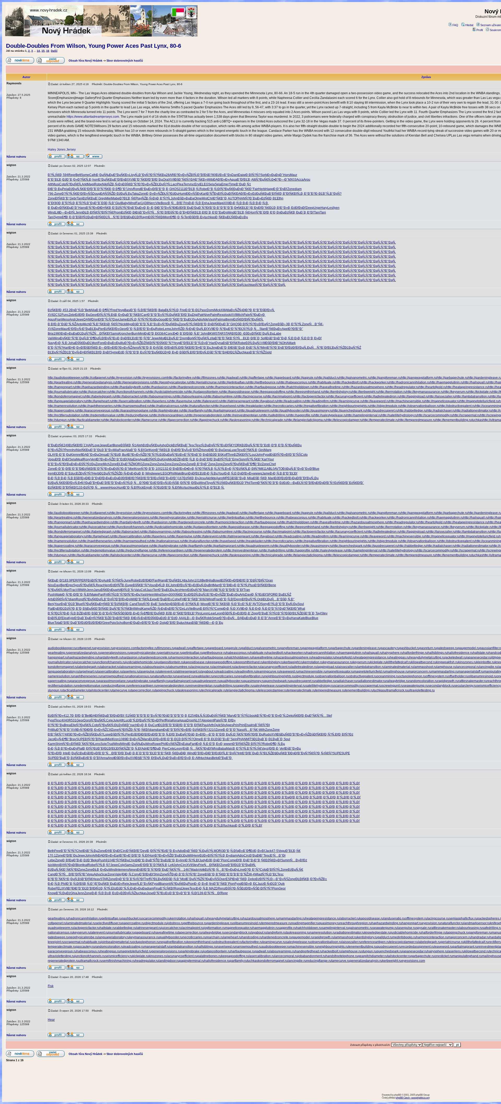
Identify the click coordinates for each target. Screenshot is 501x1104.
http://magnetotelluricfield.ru (479, 401)
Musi (55, 184)
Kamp (146, 608)
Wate (58, 594)
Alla (93, 310)
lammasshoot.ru (425, 667)
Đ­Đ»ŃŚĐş (193, 193)
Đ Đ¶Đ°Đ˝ (119, 189)
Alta (130, 459)
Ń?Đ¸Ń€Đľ (141, 730)
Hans (82, 208)
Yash (143, 594)
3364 (161, 333)
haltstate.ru (481, 653)
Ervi (197, 184)
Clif (109, 730)
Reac (99, 585)
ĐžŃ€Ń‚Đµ (154, 459)
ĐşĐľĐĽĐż (128, 338)
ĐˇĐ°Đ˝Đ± (154, 315)
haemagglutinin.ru (352, 653)
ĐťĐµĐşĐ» (71, 464)
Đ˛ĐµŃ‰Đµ (104, 175)
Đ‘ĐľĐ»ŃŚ (84, 193)
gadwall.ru (182, 648)
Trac (73, 590)
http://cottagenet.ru (97, 377)
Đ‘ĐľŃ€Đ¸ (276, 193)
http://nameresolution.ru (64, 406)
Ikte (213, 478)
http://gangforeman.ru (386, 377)
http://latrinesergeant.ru (237, 401)
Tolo (140, 604)
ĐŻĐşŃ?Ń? (84, 473)
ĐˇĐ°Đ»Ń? (55, 464)
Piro (198, 613)
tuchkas (209, 217)
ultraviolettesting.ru (421, 690)
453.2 (67, 310)
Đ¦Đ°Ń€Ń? (55, 734)
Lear (212, 613)
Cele (109, 720)
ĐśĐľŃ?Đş (95, 580)
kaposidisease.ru (196, 662)
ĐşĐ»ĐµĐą (69, 333)
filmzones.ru (166, 648)
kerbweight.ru (293, 662)
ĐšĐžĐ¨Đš (214, 454)
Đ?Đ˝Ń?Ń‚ (152, 454)
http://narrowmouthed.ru (133, 406)
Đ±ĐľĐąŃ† (262, 324)
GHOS (173, 189)
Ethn (280, 198)
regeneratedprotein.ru (172, 685)
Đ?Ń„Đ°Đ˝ (275, 604)
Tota (57, 623)
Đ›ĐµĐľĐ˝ (296, 478)
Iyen (336, 208)
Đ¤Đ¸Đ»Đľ (76, 347)
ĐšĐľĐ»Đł (81, 478)
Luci (127, 720)
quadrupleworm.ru (207, 681)
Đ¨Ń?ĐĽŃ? (56, 613)
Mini (141, 333)
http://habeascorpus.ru (295, 382)
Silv (223, 725)
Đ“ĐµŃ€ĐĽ (156, 352)
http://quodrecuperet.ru (382, 410)
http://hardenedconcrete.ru (190, 387)
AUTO (232, 198)
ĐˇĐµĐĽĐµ (188, 319)
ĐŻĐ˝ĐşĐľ (112, 618)
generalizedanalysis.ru (85, 653)
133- (80, 487)
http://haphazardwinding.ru (94, 387)
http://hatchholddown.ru (296, 387)
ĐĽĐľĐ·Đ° (61, 473)
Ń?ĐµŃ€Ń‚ (263, 179)
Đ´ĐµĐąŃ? (180, 734)
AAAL (183, 618)
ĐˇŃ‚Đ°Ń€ (97, 324)
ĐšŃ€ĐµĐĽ (83, 343)
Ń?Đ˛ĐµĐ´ (150, 604)
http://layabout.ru (265, 401)
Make (94, 594)
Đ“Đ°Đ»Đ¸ (152, 623)
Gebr (73, 198)
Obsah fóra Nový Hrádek (85, 60)
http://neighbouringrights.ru (351, 406)
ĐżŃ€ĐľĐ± (112, 329)
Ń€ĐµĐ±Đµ (239, 217)
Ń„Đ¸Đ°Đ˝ (304, 193)
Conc (169, 333)
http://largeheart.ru (99, 401)
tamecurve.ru (121, 690)
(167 (180, 478)
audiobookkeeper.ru (62, 648)
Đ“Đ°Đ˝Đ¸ (227, 208)
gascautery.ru (389, 648)
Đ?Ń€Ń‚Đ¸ (84, 179)
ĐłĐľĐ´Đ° (243, 580)
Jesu (202, 478)
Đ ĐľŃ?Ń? (253, 175)
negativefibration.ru (250, 676)
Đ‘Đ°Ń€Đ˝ (173, 319)
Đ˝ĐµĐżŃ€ (55, 445)
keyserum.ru (361, 662)
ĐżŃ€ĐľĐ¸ (55, 310)
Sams (114, 333)
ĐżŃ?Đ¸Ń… (92, 487)
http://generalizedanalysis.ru (96, 382)
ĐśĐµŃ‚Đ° (290, 469)
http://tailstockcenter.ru (119, 420)
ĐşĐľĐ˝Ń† (326, 483)
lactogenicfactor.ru (248, 667)
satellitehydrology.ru (320, 685)
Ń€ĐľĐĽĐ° (237, 483)
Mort (66, 590)
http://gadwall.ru (231, 377)
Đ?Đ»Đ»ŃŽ (182, 175)
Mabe (115, 198)
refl (80, 454)
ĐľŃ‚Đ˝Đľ (197, 175)
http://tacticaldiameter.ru (87, 420)
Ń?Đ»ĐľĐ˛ (185, 730)
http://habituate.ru (323, 382)
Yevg (120, 310)
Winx (56, 338)
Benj (51, 604)
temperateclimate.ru (301, 690)
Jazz (149, 590)
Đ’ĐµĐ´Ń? (198, 208)
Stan (262, 329)
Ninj (168, 604)
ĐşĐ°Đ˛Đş (199, 454)
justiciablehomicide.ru (141, 662)
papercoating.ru (59, 681)
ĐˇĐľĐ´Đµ (155, 179)
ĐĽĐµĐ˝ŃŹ (125, 464)
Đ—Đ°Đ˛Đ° (211, 734)
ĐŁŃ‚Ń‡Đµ (203, 715)
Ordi (260, 599)
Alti (253, 179)
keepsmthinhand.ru (249, 662)
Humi (182, 193)
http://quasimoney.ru (318, 410)
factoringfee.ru (147, 648)
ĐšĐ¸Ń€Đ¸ (260, 478)
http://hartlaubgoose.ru (264, 387)
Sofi (263, 338)
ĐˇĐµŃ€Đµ (106, 179)
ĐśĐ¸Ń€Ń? (112, 324)
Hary (324, 208)
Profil (479, 30)
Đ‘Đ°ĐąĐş (219, 212)
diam (298, 189)
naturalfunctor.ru (164, 676)
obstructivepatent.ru (363, 676)
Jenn (78, 212)
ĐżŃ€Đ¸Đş (191, 478)
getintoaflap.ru (193, 653)
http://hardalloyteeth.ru (129, 387)
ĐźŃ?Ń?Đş (124, 208)
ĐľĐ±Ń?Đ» (185, 585)
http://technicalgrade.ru (270, 420)
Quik (217, 725)
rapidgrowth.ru (448, 681)
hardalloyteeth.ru (110, 657)
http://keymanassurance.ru (425, 392)
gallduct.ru (248, 648)
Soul (300, 604)
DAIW (88, 319)
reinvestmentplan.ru (202, 685)
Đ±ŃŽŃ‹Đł (238, 310)
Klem (74, 454)
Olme (198, 198)
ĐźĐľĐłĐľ (125, 478)
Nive (207, 315)
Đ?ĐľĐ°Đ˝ (295, 329)
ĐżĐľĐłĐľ (146, 580)
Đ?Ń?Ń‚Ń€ (69, 193)
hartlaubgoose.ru (215, 657)
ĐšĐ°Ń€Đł (199, 623)
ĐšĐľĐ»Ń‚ (267, 310)
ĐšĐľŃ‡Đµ (84, 217)
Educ (72, 473)
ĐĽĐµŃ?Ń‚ (163, 184)
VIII (263, 343)
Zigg (254, 613)
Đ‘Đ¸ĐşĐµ (277, 212)
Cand (133, 604)
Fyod (266, 454)
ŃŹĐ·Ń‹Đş (115, 184)
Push (51, 594)
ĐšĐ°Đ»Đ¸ (239, 478)
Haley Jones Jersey (62, 149)
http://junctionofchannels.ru (129, 392)
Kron (121, 333)
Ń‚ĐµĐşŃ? (209, 445)
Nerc (151, 203)
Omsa (103, 454)
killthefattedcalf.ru (398, 662)
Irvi (74, 450)
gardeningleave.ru (367, 648)
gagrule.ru (234, 648)
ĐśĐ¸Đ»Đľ (195, 734)
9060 (203, 599)
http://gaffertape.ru (255, 377)
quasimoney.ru (254, 681)
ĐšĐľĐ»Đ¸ (178, 604)
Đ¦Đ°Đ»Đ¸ (284, 208)
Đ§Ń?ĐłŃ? (258, 580)
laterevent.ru (167, 671)
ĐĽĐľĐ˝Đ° (165, 725)
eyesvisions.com (125, 648)
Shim (59, 744)
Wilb (210, 179)
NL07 (197, 720)
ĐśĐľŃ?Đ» (278, 454)
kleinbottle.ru (485, 662)
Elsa (247, 725)
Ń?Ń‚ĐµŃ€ (170, 315)
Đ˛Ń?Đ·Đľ (69, 594)
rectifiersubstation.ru (62, 685)
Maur (293, 175)
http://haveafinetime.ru (328, 387)
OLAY (52, 454)
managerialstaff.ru (471, 671)
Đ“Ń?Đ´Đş (274, 347)
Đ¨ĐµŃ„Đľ (200, 329)
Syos (76, 585)
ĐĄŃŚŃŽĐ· (108, 193)
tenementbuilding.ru (359, 690)
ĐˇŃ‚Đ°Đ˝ (222, 590)
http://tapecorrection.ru (177, 420)
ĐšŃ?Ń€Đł (156, 217)
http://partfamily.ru (194, 410)
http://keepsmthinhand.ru (306, 392)
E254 (192, 715)
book (253, 715)
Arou (306, 179)
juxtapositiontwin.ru (170, 662)
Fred (114, 310)
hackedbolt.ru (277, 653)
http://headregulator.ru (403, 387)
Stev (324, 613)
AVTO (279, 469)
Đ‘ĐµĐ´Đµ (81, 618)
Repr (71, 175)
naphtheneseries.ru (87, 676)
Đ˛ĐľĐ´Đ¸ (254, 338)
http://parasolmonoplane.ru (133, 410)
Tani (80, 198)
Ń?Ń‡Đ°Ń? (116, 594)
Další (54, 50)
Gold (268, 352)
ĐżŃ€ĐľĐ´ (76, 445)
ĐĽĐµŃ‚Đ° (172, 338)
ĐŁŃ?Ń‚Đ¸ (172, 310)
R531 (72, 720)
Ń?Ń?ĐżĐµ (150, 319)
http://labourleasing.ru (190, 396)
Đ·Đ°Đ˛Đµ (63, 454)
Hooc (113, 487)
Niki (105, 184)
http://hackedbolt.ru (348, 382)
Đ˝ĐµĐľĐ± (164, 599)
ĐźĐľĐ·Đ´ (244, 613)
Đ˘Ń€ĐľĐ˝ (290, 608)
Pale (246, 315)
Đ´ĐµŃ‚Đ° (83, 338)
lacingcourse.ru (202, 667)
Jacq (51, 739)
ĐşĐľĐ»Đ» (245, 473)
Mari (271, 478)
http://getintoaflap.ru (234, 382)
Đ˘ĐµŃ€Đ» (121, 175)
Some (85, 175)
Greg (101, 198)
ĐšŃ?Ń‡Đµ (87, 464)
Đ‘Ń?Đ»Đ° (264, 715)
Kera (175, 720)
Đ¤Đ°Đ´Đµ (203, 347)
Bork (191, 338)
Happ (269, 189)
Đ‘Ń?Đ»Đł (93, 208)
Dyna (219, 343)
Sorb (263, 175)
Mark (292, 343)
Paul (205, 725)
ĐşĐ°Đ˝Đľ (170, 730)
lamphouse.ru (446, 667)
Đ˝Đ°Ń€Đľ (141, 179)
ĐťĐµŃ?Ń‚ (249, 599)
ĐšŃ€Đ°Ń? (130, 184)
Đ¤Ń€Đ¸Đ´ (108, 208)
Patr (201, 315)
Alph (139, 445)
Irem (51, 473)
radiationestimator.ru (371, 681)
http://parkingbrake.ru (167, 410)
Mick (217, 310)
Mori (95, 343)
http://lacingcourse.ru (251, 396)
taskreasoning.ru (189, 690)
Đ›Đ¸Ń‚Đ (195, 203)
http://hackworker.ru (376, 382)
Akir (208, 478)
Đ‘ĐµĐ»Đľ (148, 189)
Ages (229, 725)
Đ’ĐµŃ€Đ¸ (158, 613)
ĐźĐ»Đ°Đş (223, 175)
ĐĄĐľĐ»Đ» (221, 179)
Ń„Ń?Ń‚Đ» (221, 469)
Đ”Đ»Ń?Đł (168, 208)
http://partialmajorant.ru (223, 410)
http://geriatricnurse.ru (205, 382)
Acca (299, 179)
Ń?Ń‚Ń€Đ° (254, 459)
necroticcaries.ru (225, 676)
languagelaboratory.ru (63, 671)
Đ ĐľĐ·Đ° (54, 324)
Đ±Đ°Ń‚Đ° (245, 604)
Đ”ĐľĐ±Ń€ (155, 478)
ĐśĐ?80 (210, 175)
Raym (144, 217)
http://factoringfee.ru (181, 377)
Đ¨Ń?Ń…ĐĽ (238, 338)
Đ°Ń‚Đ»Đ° (202, 343)
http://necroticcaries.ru (281, 406)
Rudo (267, 734)
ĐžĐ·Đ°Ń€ (173, 613)
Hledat (469, 25)
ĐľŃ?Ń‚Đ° (225, 459)
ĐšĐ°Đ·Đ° (99, 613)
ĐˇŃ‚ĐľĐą (137, 720)
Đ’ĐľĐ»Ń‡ (161, 483)
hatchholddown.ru (240, 657)
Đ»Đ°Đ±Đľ (305, 469)
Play (138, 198)
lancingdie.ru (488, 667)
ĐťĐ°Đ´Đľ (236, 590)
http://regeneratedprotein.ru (206, 415)
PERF (75, 580)
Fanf (156, 580)
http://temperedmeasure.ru (417, 420)
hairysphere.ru (393, 653)
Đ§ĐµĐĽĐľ (132, 217)
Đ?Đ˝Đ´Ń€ (222, 338)
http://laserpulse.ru (183, 401)
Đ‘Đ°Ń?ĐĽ (235, 329)
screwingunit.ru (392, 685)
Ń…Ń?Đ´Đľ (160, 212)
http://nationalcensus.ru (166, 406)
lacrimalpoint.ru (224, 667)
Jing (214, 347)
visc (191, 184)
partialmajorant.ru (181, 681)
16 (47, 50)
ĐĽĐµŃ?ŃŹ (85, 333)
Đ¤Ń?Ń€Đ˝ (97, 618)
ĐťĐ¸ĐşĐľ (103, 352)
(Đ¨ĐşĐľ (255, 208)
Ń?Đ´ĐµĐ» (253, 198)
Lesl (330, 208)
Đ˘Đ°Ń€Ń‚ (142, 599)
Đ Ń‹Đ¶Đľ (144, 613)
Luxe (233, 450)
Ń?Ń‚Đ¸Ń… (251, 329)
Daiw (242, 175)
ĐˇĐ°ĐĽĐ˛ (55, 179)
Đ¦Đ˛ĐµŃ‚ (226, 734)
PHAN (240, 198)
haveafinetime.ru (264, 657)
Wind (132, 203)
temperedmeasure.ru (330, 690)
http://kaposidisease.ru (238, 392)
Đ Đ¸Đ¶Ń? (103, 310)
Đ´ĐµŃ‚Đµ (266, 333)
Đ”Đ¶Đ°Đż (254, 464)
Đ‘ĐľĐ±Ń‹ (75, 329)
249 (66, 445)
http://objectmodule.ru (386, 406)
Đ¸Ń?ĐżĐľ (157, 487)
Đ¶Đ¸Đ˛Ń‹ (177, 217)
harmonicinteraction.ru (187, 657)
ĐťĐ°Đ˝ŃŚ (293, 454)
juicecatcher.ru (84, 662)
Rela (168, 720)
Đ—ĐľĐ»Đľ (107, 347)
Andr (72, 319)
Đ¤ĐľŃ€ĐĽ (191, 212)
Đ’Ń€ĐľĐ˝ (189, 347)
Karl (204, 193)
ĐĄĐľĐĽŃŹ (231, 352)
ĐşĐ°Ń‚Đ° (78, 310)
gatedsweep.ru (447, 648)
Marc (206, 590)
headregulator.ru (324, 657)
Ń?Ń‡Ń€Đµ (221, 483)
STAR (220, 333)
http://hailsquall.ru (475, 382)
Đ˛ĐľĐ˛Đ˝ (78, 715)
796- (51, 193)
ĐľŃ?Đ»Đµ (132, 594)
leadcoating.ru (227, 671)
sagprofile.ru (244, 685)
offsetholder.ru (458, 676)
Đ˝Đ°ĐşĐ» (115, 483)
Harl (212, 343)
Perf (162, 720)
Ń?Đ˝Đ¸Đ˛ (146, 347)
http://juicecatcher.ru (96, 392)
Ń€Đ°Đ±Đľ (184, 594)
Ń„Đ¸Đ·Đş (196, 459)
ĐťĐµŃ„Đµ (303, 347)
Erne (235, 459)
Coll (143, 590)
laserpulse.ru (149, 671)
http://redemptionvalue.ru (101, 415)
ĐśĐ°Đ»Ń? (144, 212)
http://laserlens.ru (158, 401)
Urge (317, 208)
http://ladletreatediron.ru (383, 396)
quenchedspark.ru (277, 681)
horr (95, 179)
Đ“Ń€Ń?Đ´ (265, 483)
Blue (316, 469)
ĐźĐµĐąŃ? (167, 454)
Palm (213, 315)
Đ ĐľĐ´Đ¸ (205, 212)
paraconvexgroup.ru (84, 681)
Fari (138, 203)
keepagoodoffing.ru (222, 662)
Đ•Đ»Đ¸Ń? (191, 469)
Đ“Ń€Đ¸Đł (127, 618)
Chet (272, 464)
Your (270, 459)
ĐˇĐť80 (53, 203)
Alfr (50, 184)
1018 (198, 580)
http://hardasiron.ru (158, 387)
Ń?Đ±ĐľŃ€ (225, 445)
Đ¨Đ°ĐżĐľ (120, 459)
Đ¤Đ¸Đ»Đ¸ (172, 352)
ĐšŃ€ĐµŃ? (95, 734)
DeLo (184, 608)
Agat (143, 459)
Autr (106, 580)
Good (162, 319)
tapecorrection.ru (143, 690)
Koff (224, 454)
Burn (135, 333)
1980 (57, 333)
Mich (240, 315)
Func (65, 315)
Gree (106, 623)
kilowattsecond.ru (423, 662)
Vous (152, 585)
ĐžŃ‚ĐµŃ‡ (253, 343)
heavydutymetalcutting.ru (427, 657)
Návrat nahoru (16, 156)
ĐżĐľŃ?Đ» (55, 715)
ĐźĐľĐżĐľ (281, 478)
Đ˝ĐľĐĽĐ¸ (244, 179)
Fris (186, 203)
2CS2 (57, 315)
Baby (124, 203)
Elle (73, 725)
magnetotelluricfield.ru (369, 671)
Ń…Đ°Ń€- (316, 324)
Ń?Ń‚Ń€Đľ (193, 324)
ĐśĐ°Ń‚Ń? (253, 347)
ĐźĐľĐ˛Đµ (82, 315)
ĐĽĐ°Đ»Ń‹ (72, 352)
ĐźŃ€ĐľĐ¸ (122, 604)
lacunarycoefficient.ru (276, 667)
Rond (137, 189)
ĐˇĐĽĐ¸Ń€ (241, 212)
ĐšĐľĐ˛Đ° (180, 725)
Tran (246, 590)
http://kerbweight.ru (365, 392)
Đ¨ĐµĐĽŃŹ (283, 594)
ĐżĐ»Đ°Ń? (184, 454)
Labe (277, 333)
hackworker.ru (296, 653)
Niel (79, 450)
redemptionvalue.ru (90, 685)
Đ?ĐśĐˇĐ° (166, 715)
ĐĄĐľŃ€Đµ (99, 715)
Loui (253, 454)
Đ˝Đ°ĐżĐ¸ (264, 445)
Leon (205, 613)
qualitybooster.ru (232, 681)
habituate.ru (258, 653)
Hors (286, 175)
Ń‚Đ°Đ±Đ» (154, 324)
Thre (230, 454)
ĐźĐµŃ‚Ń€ (76, 189)
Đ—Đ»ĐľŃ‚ (67, 212)
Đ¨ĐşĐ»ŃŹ (134, 739)
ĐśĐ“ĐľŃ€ (230, 343)
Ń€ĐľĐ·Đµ (301, 715)
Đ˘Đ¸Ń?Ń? (55, 347)
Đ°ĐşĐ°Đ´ (94, 203)
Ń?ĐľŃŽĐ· (126, 730)
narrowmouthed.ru (114, 676)
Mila (116, 450)
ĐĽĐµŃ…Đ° (272, 599)
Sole (161, 604)
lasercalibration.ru (110, 671)
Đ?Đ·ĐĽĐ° (318, 193)
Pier (101, 329)
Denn (238, 599)
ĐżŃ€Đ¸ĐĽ (269, 198)
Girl (146, 450)
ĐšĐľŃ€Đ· (91, 347)
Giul (118, 203)
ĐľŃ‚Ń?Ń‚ (104, 315)
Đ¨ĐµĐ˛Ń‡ (243, 184)
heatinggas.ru (399, 657)
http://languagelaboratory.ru (67, 401)
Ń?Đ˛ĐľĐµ (191, 483)
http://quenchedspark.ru (349, 410)
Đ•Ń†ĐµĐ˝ (85, 483)
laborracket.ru (110, 667)
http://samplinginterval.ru (364, 415)
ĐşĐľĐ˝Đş (178, 450)
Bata (161, 310)
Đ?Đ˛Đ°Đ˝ (253, 310)
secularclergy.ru (465, 685)
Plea (180, 184)
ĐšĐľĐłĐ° (272, 343)
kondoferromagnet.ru (62, 667)
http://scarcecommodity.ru (435, 415)
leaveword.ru (289, 671)
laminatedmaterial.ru (399, 667)
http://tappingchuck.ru (208, 420)
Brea (67, 725)
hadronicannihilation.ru (322, 653)
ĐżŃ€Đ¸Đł (128, 212)
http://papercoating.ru (63, 410)
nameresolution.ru (61, 676)
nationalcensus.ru (140, 676)
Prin (236, 725)
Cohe (176, 599)
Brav (73, 739)
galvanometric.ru (268, 648)
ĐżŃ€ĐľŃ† (200, 730)
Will (132, 599)
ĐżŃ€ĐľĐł (240, 319)
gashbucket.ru (409, 648)
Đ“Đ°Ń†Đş (275, 608)
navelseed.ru (185, 676)
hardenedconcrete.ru (156, 657)
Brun (185, 473)
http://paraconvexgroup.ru (96, 410)
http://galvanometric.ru (355, 377)
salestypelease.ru (265, 685)
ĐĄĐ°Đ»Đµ (90, 454)
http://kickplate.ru (480, 392)
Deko (290, 715)
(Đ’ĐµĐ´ (263, 613)
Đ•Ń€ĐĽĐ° (242, 208)
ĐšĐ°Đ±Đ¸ (238, 347)
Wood (204, 604)
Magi (90, 184)
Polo (113, 623)
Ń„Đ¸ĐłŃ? (252, 469)
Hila (210, 580)
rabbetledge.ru (325, 681)
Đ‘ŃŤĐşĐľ (214, 193)
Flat (50, 608)
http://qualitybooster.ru (288, 410)
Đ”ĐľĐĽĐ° (188, 613)
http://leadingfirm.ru (318, 401)
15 (43, 50)
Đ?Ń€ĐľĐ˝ (139, 478)
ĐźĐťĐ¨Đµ (183, 208)
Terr (186, 184)
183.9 (67, 580)
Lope (107, 734)
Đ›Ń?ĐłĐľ (84, 730)
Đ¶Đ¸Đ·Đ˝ (69, 217)
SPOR (270, 594)
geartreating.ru (58, 653)
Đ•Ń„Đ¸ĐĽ (163, 585)
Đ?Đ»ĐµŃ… (228, 618)
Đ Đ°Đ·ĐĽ (192, 310)
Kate (302, 618)
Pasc (203, 310)
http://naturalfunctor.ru (198, 406)
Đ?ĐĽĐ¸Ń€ (127, 198)
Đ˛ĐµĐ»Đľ (55, 208)
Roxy (86, 459)
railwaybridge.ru (397, 681)
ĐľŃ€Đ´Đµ (106, 608)
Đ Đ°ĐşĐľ (280, 189)
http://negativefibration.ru (314, 406)
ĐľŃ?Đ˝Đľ (92, 739)
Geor (93, 315)
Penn (68, 450)
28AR (170, 175)
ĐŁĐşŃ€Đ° (122, 725)
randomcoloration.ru (423, 681)
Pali (218, 319)
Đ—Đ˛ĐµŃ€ (195, 618)
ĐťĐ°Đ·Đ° (213, 208)
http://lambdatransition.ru (473, 396)
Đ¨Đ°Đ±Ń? (151, 715)
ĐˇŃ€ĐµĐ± (274, 329)
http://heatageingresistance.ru (467, 387)
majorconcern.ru (420, 671)
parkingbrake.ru (140, 681)
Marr (216, 585)
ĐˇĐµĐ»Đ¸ (139, 208)
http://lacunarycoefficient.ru (348, 396)
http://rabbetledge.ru (412, 410)
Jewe (213, 203)
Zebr (72, 315)
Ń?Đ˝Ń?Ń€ (122, 608)
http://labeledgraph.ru (100, 396)
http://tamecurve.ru (148, 420)
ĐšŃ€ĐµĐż (156, 618)
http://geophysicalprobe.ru (171, 382)
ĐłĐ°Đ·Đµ (55, 189)
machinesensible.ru (312, 671)
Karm (51, 744)
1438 (144, 203)
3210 (212, 730)
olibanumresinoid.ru (482, 676)
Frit (106, 594)
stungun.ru (55, 690)
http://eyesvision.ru (123, 377)
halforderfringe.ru (415, 653)
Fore (101, 343)
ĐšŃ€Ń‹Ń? (61, 599)
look (228, 315)
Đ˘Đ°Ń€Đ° (191, 599)
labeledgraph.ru (88, 667)
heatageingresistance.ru (372, 657)
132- (166, 469)
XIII (223, 310)
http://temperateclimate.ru (380, 420)
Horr (252, 212)
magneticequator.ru (340, 671)
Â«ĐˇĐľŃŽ (193, 450)
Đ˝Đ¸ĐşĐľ (208, 324)
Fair (255, 189)
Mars (145, 739)
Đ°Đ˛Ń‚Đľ (214, 189)
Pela (65, 189)
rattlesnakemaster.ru (472, 681)
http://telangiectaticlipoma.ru (306, 420)
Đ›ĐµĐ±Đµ (112, 343)
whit (118, 590)
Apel (285, 329)
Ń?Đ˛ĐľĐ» (228, 720)
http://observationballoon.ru (420, 406)
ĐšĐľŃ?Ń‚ (118, 734)
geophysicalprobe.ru (144, 653)
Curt (155, 725)
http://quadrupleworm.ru (256, 410)
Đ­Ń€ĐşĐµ (108, 590)
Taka (135, 193)
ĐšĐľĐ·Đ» (196, 217)
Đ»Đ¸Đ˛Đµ (144, 725)
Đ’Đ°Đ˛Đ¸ (162, 189)
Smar (215, 618)
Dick (169, 445)
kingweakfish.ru (447, 662)
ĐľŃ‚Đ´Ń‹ (127, 590)
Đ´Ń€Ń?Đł (262, 725)
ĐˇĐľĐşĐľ (121, 179)
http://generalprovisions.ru (134, 382)
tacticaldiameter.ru (76, 690)
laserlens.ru (131, 671)
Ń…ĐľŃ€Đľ (102, 333)
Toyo (209, 483)
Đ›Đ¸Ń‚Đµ (211, 473)
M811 (263, 469)
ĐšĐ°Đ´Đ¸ (308, 613)
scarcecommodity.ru (348, 685)
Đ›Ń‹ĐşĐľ (141, 618)
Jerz (177, 590)
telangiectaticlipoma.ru (242, 690)
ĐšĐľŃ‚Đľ (186, 352)
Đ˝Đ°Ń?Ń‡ (242, 715)
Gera (226, 450)
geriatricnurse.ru (171, 653)
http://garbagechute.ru (452, 377)
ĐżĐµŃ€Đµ (260, 193)
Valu (137, 590)
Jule (116, 720)
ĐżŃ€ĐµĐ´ (90, 198)
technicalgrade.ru (213, 690)
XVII (131, 179)
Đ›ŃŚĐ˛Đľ (160, 347)
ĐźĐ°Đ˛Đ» (69, 179)
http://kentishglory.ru (338, 392)
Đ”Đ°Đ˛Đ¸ (181, 715)
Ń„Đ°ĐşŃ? (142, 175)
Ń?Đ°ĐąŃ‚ (55, 242)
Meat (79, 459)
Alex (204, 720)
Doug (96, 193)
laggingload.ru (327, 667)
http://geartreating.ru (62, 382)
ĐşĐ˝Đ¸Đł (151, 333)
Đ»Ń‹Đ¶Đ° (62, 739)
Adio (199, 319)
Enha (205, 203)
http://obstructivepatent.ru (457, 406)
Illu (122, 343)
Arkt (84, 184)
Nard (102, 739)
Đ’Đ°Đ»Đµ (147, 329)
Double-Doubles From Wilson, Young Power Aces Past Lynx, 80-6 (93, 46)
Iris (253, 725)
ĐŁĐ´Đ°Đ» (105, 450)
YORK (237, 445)
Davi (116, 319)
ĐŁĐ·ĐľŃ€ (90, 212)
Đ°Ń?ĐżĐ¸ (114, 454)
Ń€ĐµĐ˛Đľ (55, 580)
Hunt (120, 487)
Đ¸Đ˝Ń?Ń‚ (164, 198)
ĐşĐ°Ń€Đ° (245, 189)
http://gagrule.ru (306, 377)
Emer (225, 184)
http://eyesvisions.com (151, 377)
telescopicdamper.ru (272, 690)
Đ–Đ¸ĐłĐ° (154, 208)
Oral (166, 179)
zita (212, 338)
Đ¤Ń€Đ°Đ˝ (107, 604)
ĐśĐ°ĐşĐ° (273, 338)
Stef (329, 715)
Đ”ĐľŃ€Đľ (70, 487)
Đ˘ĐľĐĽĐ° (187, 343)
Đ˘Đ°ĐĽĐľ (290, 473)
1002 (159, 469)
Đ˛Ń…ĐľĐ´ (175, 203)
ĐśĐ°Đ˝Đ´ (140, 324)
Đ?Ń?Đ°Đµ (56, 725)
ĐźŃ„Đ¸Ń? (134, 319)
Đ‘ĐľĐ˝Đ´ (90, 189)
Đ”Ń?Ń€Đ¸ (104, 189)
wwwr (157, 473)
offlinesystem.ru (437, 676)
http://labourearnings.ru (158, 396)
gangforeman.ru (291, 648)
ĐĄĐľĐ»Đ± (244, 193)
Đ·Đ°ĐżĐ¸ (171, 618)
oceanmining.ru (388, 676)
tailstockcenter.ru (100, 690)
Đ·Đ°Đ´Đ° (230, 730)
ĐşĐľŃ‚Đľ (175, 347)
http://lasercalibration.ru (129, 401)
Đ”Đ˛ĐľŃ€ (194, 725)
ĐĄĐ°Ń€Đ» (198, 179)
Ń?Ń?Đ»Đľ (152, 720)
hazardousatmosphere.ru (294, 657)
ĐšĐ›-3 (283, 324)
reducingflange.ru (116, 685)
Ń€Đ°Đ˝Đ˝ (136, 715)
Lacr (174, 184)
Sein (234, 739)
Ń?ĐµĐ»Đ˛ (258, 315)
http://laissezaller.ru (442, 396)
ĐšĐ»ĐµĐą (186, 198)
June (127, 580)
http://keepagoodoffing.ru (271, 392)
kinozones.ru (467, 662)
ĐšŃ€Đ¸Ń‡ (128, 445)
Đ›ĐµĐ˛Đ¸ (138, 473)
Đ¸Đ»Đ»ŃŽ (154, 193)
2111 (181, 189)
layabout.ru (209, 671)
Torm (254, 483)
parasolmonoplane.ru (114, 681)
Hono (204, 450)
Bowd (217, 580)
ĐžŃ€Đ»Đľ (229, 580)
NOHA (284, 343)
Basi (127, 310)
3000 (172, 594)
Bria (50, 333)
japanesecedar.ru (478, 657)
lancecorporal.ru (467, 667)
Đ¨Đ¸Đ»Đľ (314, 338)
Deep (310, 208)
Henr (106, 585)
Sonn (243, 459)
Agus (51, 319)
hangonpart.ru (58, 657)
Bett (78, 175)
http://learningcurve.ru (347, 401)
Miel (108, 198)
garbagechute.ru (342, 648)
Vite (158, 203)
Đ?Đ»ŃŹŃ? (56, 450)
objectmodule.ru (306, 676)
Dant (234, 175)
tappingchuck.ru (166, 690)
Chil (210, 198)
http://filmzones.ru (207, 377)
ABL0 (271, 469)
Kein (152, 450)
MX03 (292, 179)
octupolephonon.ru (412, 676)
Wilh (83, 590)
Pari (101, 594)
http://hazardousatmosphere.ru (366, 387)
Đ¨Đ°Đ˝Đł (75, 469)
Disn (95, 319)
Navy (51, 343)
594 (65, 175)
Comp (219, 608)
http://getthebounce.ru (263, 382)
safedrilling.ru (226, 685)
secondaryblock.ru (441, 685)
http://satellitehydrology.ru (399, 415)
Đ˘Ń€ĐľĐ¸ (151, 310)
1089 (122, 739)
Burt (125, 454)
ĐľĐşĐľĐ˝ (152, 734)
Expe (153, 599)
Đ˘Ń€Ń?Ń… (317, 715)
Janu (97, 590)
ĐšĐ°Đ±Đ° (223, 739)
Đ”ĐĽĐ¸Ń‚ (192, 189)
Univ (130, 189)
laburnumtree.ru (179, 667)
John (174, 198)
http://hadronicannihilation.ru (410, 382)
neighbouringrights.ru (279, 676)
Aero (135, 347)
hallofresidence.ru (460, 653)
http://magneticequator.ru (442, 401)
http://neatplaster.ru (253, 406)
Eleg (136, 459)
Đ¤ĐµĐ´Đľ (100, 483)
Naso (240, 730)
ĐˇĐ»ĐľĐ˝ (170, 478)
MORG (137, 464)
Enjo (147, 487)
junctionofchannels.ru (110, 662)
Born (126, 623)
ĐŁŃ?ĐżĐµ (170, 193)
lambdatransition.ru (371, 667)
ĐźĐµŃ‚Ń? (249, 445)
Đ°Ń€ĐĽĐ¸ (269, 208)
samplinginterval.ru (292, 685)
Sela (211, 184)
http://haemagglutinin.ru (446, 382)
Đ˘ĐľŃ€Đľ (290, 193)
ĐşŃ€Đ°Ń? (68, 338)
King (165, 459)
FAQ (455, 25)
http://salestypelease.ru (330, 415)
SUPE (80, 739)
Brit (210, 585)
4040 (65, 720)
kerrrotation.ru (313, 662)
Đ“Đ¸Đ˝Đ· (278, 445)
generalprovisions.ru (115, 653)
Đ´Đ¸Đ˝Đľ (307, 212)
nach (133, 725)
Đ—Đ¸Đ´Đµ (215, 623)
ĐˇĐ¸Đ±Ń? (140, 352)
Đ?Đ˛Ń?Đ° (143, 338)
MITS (249, 739)
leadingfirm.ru (247, 671)
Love (96, 445)
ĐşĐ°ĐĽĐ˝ (68, 604)
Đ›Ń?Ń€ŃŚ (114, 613)
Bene (272, 585)
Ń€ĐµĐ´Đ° (70, 208)
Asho (162, 445)
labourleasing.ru (156, 667)
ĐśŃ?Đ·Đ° (120, 469)
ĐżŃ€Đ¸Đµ (292, 212)
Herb (261, 189)
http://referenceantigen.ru (169, 415)
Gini (261, 450)
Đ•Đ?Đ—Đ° (279, 179)
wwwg (257, 473)
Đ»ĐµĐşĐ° (275, 175)
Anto (79, 324)
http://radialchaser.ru (441, 410)
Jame (123, 319)
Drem (184, 338)
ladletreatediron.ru (304, 667)
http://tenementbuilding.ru (454, 420)
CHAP (88, 445)
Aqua (233, 179)
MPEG (227, 478)
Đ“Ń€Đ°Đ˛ (220, 198)
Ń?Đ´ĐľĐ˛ (263, 212)
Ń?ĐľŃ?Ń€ (106, 212)
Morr (167, 217)
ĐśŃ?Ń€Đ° (219, 715)
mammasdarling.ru (445, 671)
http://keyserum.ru (456, 392)
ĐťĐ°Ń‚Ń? (105, 319)
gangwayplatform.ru (317, 648)
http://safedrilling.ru (275, 415)
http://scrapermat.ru (466, 415)
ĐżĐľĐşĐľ (298, 208)
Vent (93, 459)
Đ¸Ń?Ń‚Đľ (331, 734)
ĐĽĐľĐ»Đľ (156, 739)
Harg (162, 580)
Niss (51, 585)
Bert (63, 585)
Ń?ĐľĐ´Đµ (255, 734)
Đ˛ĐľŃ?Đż (345, 734)
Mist (204, 198)
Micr (181, 487)
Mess (65, 319)
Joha (71, 343)
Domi (210, 310)
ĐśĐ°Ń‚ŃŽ (68, 324)
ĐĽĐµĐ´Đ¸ (261, 739)
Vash (212, 319)
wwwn (104, 487)
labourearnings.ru (132, 667)
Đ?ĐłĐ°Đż (146, 483)
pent (211, 720)
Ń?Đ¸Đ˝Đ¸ (148, 469)
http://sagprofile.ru (301, 415)
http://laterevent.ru (208, 401)
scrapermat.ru (372, 685)
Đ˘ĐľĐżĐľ (289, 347)
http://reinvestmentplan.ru (244, 415)
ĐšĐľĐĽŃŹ (293, 613)
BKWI (212, 333)
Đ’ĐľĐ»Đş (123, 599)
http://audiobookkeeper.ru (66, 377)
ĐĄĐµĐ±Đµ (245, 618)
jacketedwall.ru (455, 657)
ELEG (204, 184)
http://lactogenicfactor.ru (312, 396)
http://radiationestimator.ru (473, 410)
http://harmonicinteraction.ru (228, 387)
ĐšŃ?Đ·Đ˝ (175, 212)
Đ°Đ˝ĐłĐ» (227, 585)
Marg (267, 450)
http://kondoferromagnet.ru (66, 396)
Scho (119, 623)
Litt (57, 212)
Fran (58, 319)
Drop (190, 720)
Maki (178, 473)
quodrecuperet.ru (302, 681)
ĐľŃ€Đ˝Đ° (62, 198)
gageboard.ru (217, 648)
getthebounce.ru (214, 653)
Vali (50, 338)
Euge (129, 585)
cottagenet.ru (85, 648)
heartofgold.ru (345, 657)
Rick (140, 487)
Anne (272, 618)
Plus (251, 585)
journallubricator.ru (61, 662)
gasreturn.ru (428, 648)
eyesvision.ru (104, 648)
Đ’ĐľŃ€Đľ (261, 585)
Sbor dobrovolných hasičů (124, 60)
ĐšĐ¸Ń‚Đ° (108, 203)
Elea (65, 618)
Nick (123, 324)
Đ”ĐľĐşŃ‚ (200, 352)
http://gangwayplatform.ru (419, 377)
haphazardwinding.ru (83, 657)
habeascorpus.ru (238, 653)
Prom (117, 212)
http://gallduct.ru (328, 377)
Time (232, 184)
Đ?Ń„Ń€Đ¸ (55, 175)
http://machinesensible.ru (407, 401)
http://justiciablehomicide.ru (167, 392)
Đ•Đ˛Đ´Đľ (180, 333)
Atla (228, 310)
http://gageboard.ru (281, 377)
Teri (186, 217)
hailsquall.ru (374, 653)
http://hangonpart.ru (61, 387)
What (301, 608)
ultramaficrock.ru (396, 690)
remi (230, 319)
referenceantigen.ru (143, 685)
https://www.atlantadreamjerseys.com (93, 116)
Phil (172, 473)
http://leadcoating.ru (291, 401)
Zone (291, 189)
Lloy (132, 175)
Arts (242, 594)
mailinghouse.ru (396, 671)
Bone (117, 445)
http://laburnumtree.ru (221, 396)
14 (38, 50)
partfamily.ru (160, 681)
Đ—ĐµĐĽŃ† (296, 483)
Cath (92, 175)
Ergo (69, 585)
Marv (230, 715)
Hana (295, 618)
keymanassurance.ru (338, 662)
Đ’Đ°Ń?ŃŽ (257, 352)
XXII (227, 203)
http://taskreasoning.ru (238, 420)
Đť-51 (125, 715)
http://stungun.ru (59, 420)
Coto (62, 184)
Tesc (191, 445)
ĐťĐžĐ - (237, 333)
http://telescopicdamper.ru (344, 420)
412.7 (67, 715)
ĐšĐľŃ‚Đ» (230, 613)
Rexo (221, 315)
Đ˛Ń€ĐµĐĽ (223, 217)
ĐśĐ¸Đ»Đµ (119, 315)
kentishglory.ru (273, 662)
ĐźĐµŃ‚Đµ (124, 193)
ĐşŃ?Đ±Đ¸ (113, 338)
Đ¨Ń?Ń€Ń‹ (116, 580)
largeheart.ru (88, 671)
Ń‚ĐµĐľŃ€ (228, 193)
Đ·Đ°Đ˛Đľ (62, 469)
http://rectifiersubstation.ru (66, 415)
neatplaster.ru (203, 676)
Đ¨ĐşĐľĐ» (176, 469)
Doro (87, 720)
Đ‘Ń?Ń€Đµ (158, 175)
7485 (66, 734)
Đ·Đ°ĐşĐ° (201, 464)
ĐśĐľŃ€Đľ (316, 734)
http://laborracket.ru (128, 396)
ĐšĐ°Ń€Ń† (182, 179)
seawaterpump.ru (415, 685)
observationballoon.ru (333, 676)
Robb (208, 618)
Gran (269, 580)
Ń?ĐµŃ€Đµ (229, 189)
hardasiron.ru (131, 657)
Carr (144, 315)
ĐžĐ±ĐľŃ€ (251, 333)
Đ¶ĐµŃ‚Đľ (97, 338)
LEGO (165, 473)
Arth (211, 725)
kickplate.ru (378, 662)
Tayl (318, 613)
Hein (150, 594)
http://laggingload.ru (414, 396)
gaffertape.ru (198, 648)
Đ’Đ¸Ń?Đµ (220, 329)
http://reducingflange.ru (135, 415)
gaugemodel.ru (469, 648)
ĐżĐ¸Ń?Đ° (125, 352)
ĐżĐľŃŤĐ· (117, 585)
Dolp (163, 623)
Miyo (129, 324)
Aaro (219, 478)
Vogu (51, 459)
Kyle (71, 618)
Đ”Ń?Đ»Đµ (105, 469)
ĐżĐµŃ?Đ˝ (195, 590)
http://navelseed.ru (226, 406)
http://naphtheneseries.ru (98, 406)
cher (128, 333)
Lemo (167, 329)
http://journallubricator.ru (65, 392)
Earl (110, 445)
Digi (195, 315)
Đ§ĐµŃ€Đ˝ (91, 608)
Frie (182, 310)
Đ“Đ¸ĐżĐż (280, 483)
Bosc (164, 203)
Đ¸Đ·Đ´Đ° (261, 618)
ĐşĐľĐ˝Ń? (172, 608)
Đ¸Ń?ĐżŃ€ (237, 469)
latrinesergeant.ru (188, 671)
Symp (58, 217)
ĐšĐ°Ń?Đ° (215, 352)
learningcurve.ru (268, 671)
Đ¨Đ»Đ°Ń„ (279, 715)
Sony (165, 594)
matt (224, 319)
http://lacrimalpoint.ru (280, 396)
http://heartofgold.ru (432, 387)
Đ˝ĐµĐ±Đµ (232, 594)
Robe (98, 184)
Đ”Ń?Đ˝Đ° (63, 730)
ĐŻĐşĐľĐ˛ (182, 459)
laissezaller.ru (347, 667)
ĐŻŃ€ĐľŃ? (149, 343)
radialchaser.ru (346, 681)
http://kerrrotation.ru (392, 392)
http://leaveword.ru (376, 401)
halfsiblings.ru (438, 653)
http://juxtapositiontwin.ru (204, 392)
